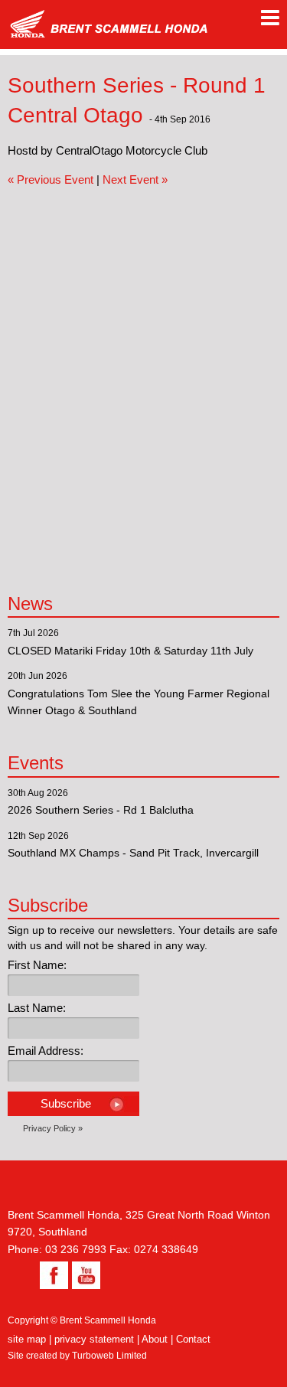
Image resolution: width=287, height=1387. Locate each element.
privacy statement (94, 1339)
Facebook (52, 1275)
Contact (193, 1339)
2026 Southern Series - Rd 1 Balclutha (101, 810)
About (155, 1339)
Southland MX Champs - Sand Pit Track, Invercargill (133, 853)
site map (27, 1339)
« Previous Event (50, 179)
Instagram (22, 1275)
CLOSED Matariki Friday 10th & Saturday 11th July (130, 651)
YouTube (84, 1275)
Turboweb (93, 1355)
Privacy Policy (49, 1128)
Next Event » (135, 179)
